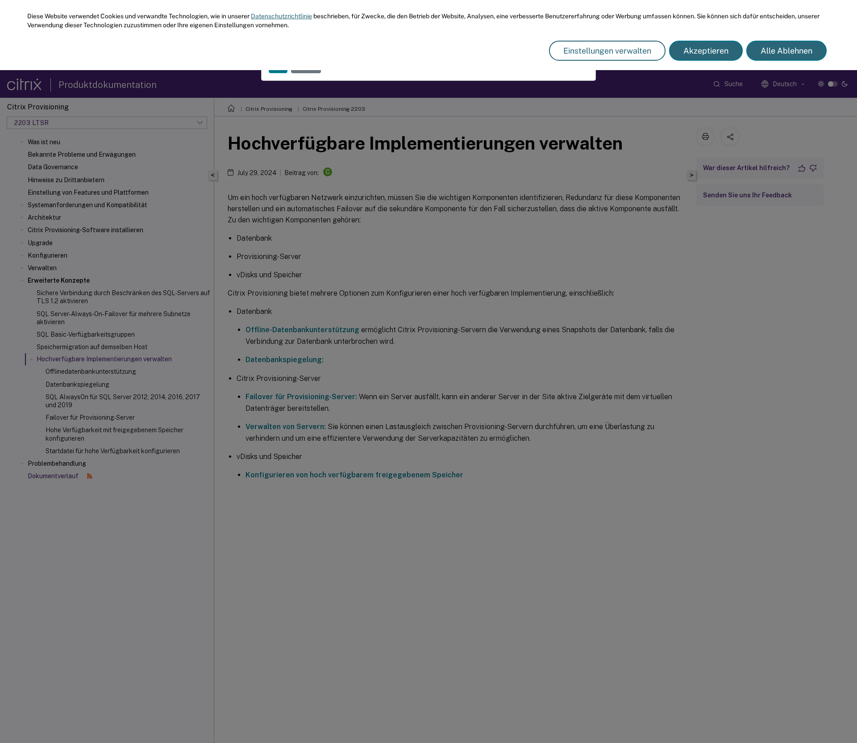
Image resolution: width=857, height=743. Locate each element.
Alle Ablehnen (786, 50)
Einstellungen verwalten (607, 50)
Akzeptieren (705, 50)
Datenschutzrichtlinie (281, 16)
